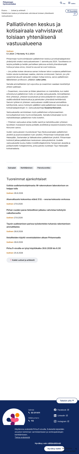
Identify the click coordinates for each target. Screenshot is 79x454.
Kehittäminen (27, 168)
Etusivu (4, 10)
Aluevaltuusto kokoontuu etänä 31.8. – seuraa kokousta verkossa (38, 199)
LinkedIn (61, 415)
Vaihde (34, 411)
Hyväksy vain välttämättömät (48, 443)
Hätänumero (33, 419)
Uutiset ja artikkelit (18, 10)
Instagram (62, 421)
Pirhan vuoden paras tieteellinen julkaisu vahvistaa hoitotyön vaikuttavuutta (36, 211)
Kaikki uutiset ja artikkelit (23, 260)
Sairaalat (12, 168)
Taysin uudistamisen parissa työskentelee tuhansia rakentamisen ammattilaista (38, 225)
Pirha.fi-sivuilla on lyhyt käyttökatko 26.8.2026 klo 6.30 (33, 248)
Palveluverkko (43, 168)
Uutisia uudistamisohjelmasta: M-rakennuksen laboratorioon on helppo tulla (37, 187)
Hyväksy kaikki (54, 449)
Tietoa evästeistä (22, 437)
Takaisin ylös (66, 401)
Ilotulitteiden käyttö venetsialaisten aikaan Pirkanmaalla (33, 237)
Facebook (62, 410)
